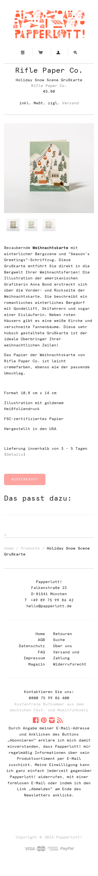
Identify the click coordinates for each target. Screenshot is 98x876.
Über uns (62, 646)
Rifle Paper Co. (49, 70)
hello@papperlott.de (49, 606)
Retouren (62, 634)
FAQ (41, 652)
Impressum (34, 658)
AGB (41, 639)
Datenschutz (32, 646)
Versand (70, 103)
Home (9, 548)
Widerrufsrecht (69, 664)
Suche (59, 639)
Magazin (36, 664)
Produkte (30, 548)
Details (14, 454)
